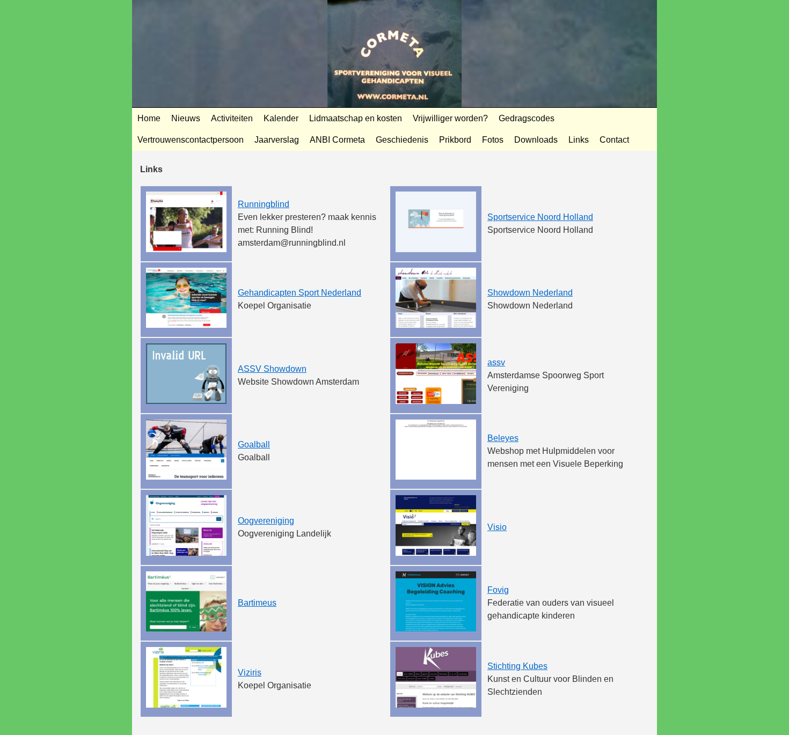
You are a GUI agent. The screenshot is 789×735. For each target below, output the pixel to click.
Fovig (498, 589)
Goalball (254, 444)
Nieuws (185, 118)
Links (578, 139)
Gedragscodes (526, 118)
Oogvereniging (266, 520)
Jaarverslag (276, 139)
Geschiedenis (402, 139)
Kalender (281, 118)
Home (148, 118)
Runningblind (263, 204)
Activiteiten (232, 118)
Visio (497, 527)
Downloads (536, 139)
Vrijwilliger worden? (450, 118)
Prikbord (455, 139)
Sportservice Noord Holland (540, 217)
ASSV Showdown (272, 368)
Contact (614, 139)
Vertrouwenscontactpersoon (190, 139)
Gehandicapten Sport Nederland (299, 292)
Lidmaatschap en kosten (355, 118)
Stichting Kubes (517, 666)
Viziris (249, 672)
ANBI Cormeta (337, 139)
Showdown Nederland (530, 292)
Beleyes (502, 438)
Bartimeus (257, 602)
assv (496, 362)
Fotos (492, 139)
